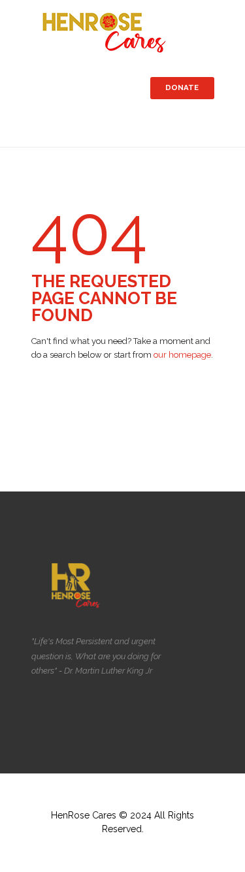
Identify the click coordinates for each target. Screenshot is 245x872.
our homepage (182, 355)
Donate (181, 87)
